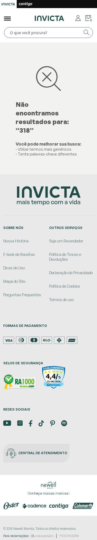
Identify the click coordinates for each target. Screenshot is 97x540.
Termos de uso (61, 299)
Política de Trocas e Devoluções (65, 257)
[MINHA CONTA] (78, 17)
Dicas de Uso (14, 268)
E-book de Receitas (19, 254)
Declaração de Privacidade (71, 272)
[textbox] (48, 32)
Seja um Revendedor (66, 241)
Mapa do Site (14, 281)
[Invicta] (49, 18)
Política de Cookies (64, 286)
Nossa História (16, 241)
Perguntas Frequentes (22, 294)
